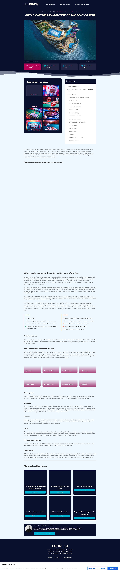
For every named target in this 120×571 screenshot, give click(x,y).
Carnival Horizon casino (85, 486)
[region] (60, 566)
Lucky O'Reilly (75, 113)
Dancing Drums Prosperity (78, 122)
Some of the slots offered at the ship (79, 97)
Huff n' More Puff (76, 116)
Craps (73, 134)
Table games (73, 125)
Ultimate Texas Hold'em (78, 137)
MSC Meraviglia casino (60, 512)
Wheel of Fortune (76, 103)
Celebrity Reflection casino (35, 512)
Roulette (74, 131)
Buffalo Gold (75, 109)
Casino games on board (74, 86)
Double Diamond (76, 106)
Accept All (113, 568)
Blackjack (74, 128)
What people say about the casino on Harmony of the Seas (80, 90)
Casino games (71, 94)
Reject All (102, 568)
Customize (91, 568)
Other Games (75, 141)
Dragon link (74, 100)
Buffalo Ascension (76, 119)
